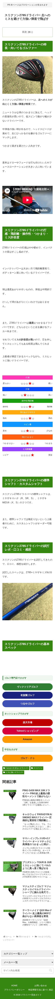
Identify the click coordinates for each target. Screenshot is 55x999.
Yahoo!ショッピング (28, 731)
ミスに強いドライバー (14, 772)
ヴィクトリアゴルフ (27, 687)
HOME (14, 985)
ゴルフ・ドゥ (28, 758)
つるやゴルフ (28, 703)
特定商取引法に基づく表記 (40, 990)
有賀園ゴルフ (28, 695)
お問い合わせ (40, 985)
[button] (50, 970)
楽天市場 (27, 722)
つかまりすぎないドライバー (17, 768)
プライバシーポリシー (14, 990)
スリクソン (38, 768)
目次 (24, 32)
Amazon (27, 739)
